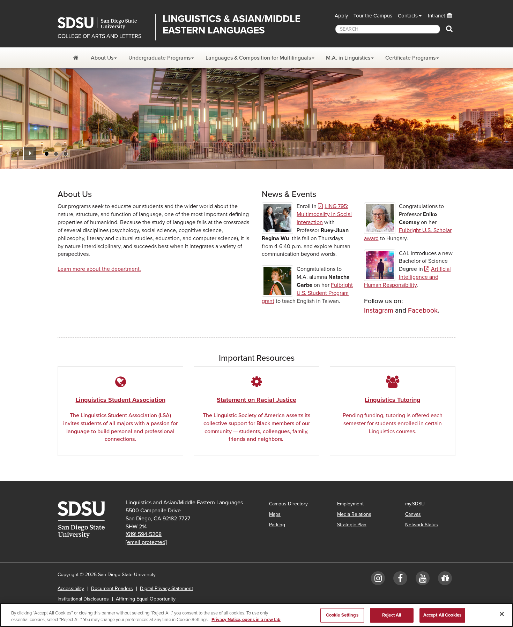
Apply (341, 16)
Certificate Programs (410, 57)
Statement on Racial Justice (256, 400)
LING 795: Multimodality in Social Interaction (324, 214)
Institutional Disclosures (83, 599)
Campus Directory (288, 504)
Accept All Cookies (442, 615)
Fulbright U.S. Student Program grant (307, 293)
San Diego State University (104, 23)
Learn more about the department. (99, 269)
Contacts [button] (408, 16)
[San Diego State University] (86, 520)
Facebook (423, 310)
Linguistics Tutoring (393, 400)
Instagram (378, 310)
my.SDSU (415, 504)
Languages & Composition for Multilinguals (258, 57)
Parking (277, 525)
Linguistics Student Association (120, 400)
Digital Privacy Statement (166, 588)
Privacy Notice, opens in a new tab (246, 619)
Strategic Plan (351, 525)
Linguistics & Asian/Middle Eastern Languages (231, 24)
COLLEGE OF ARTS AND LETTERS (99, 36)
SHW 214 (136, 526)
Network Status (421, 525)
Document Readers (112, 588)
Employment (350, 504)
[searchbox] (387, 29)
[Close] (502, 614)
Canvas (413, 514)
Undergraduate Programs (159, 57)
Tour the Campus (373, 16)
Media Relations (354, 514)
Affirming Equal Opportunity (146, 599)
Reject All (391, 615)
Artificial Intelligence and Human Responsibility (407, 277)
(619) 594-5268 (144, 534)
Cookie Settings (342, 615)
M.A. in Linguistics (348, 57)
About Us (102, 57)
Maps (275, 514)
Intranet (436, 16)
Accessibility (71, 588)
